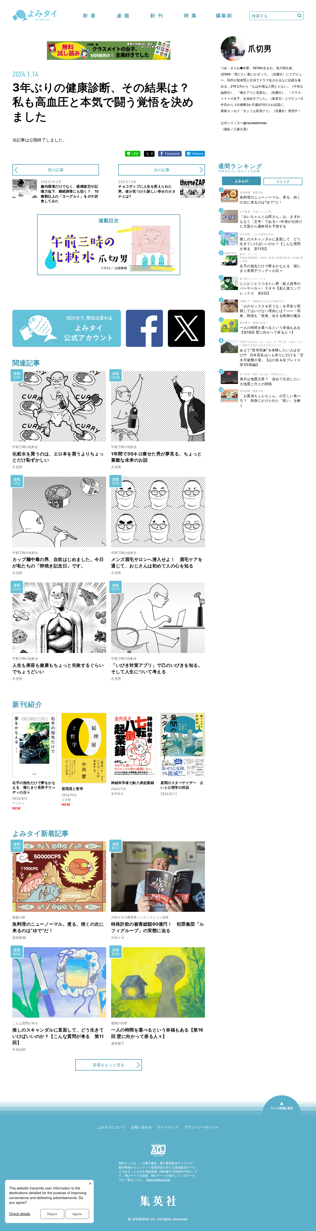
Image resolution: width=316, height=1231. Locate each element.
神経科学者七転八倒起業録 (132, 783)
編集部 (224, 15)
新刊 (156, 15)
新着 (89, 15)
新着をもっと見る (108, 1064)
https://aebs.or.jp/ (158, 1180)
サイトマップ (168, 1127)
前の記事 (56, 169)
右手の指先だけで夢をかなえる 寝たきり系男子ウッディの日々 (33, 787)
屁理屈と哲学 (72, 788)
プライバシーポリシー (201, 1127)
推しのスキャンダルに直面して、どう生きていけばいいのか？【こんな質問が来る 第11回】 (58, 1036)
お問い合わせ (141, 1127)
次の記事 (162, 169)
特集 (190, 15)
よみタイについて (111, 1127)
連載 (123, 15)
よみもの (241, 181)
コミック (283, 181)
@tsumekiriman (255, 123)
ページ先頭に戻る (281, 1114)
